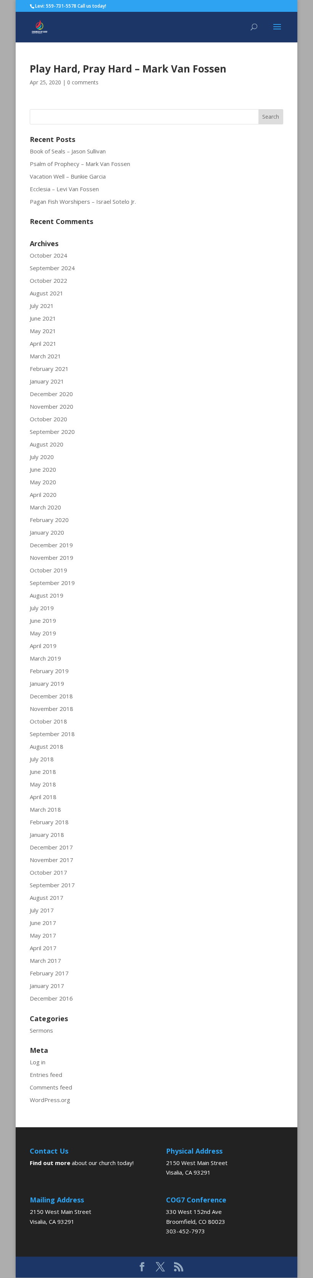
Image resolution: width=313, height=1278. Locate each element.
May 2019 (43, 633)
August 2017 (46, 897)
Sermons (41, 1030)
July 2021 (42, 305)
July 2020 (42, 457)
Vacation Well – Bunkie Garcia (68, 176)
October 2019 (48, 570)
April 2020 (43, 494)
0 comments (82, 82)
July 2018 (42, 759)
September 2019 (52, 583)
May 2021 (43, 331)
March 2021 (45, 356)
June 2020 (43, 469)
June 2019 (43, 620)
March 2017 (45, 960)
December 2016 (51, 998)
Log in (37, 1062)
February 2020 (49, 520)
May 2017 (43, 935)
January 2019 (47, 683)
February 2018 (49, 822)
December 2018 (51, 696)
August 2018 (46, 746)
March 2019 (45, 658)
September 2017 (52, 885)
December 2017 (51, 847)
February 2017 (49, 973)
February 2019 (49, 671)
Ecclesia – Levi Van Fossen (64, 189)
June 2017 (43, 923)
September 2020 (52, 431)
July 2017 (42, 910)
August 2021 (46, 293)
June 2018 (43, 771)
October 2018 (48, 721)
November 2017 (51, 860)
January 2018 (47, 834)
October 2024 (48, 255)
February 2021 (49, 368)
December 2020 (51, 394)
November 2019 (51, 557)
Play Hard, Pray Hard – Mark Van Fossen (128, 69)
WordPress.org (50, 1100)
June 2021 (43, 318)
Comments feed (51, 1087)
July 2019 (42, 608)
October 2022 (48, 280)
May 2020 (43, 482)
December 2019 (51, 545)
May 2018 (43, 784)
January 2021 (47, 381)
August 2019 (46, 595)
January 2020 (47, 532)
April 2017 (43, 948)
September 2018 (52, 734)
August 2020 (46, 444)
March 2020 (45, 507)
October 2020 (48, 419)
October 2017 (48, 872)
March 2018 (45, 809)
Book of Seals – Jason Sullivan (68, 151)
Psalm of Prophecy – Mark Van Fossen (80, 164)
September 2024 (52, 268)
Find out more (50, 1163)
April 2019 (43, 645)
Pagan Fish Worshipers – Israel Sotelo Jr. (83, 201)
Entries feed (46, 1074)
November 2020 (51, 406)
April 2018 (43, 797)
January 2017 (47, 986)
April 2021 (43, 343)
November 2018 (51, 708)
